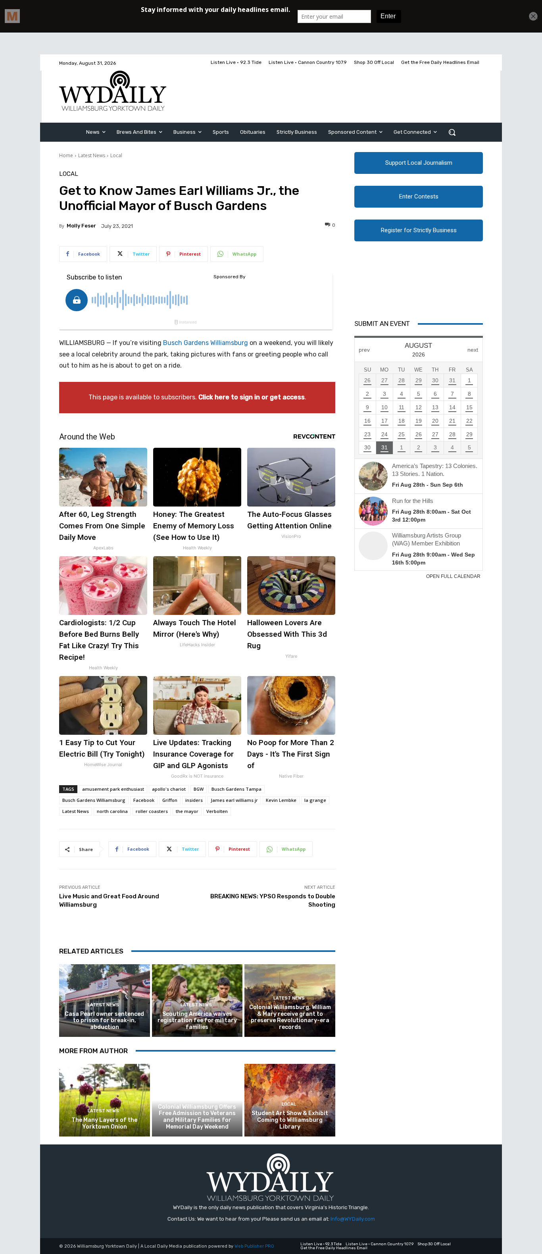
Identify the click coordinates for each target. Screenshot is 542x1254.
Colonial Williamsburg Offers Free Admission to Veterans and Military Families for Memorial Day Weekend (197, 1117)
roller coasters (152, 811)
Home (66, 155)
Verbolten (217, 811)
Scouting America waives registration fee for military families (197, 1021)
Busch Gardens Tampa (236, 789)
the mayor (187, 811)
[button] (451, 132)
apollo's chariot (169, 789)
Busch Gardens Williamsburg (205, 343)
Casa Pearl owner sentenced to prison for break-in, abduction (104, 1021)
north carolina (112, 811)
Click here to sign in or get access (251, 397)
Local (116, 155)
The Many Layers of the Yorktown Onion (104, 1123)
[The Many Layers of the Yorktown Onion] (104, 1100)
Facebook (143, 800)
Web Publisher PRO (254, 1246)
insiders (194, 800)
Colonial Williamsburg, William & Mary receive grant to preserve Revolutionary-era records (290, 1017)
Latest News (91, 155)
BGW (199, 789)
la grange (315, 800)
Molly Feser (81, 225)
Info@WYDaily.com (353, 1219)
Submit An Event (382, 323)
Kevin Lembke (281, 800)
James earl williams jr (234, 800)
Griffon (169, 800)
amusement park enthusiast (113, 789)
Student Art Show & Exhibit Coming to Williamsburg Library (290, 1120)
